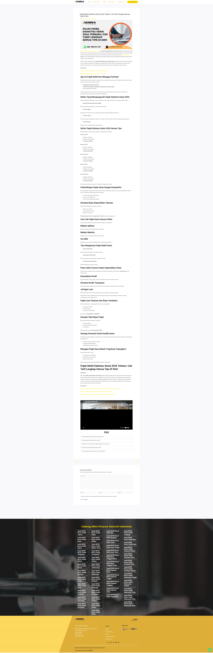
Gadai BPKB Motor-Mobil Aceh (130, 543)
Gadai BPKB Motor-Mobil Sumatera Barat (129, 562)
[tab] (106, 436)
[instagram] (114, 642)
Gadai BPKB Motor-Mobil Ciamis (96, 605)
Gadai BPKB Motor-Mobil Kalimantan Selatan (128, 583)
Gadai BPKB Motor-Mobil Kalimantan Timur (130, 590)
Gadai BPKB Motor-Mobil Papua (96, 533)
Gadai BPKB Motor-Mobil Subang (96, 559)
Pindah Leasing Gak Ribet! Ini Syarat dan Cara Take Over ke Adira (95, 391)
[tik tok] (118, 642)
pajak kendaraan (126, 54)
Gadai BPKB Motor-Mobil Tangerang (81, 552)
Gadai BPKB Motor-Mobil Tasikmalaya (96, 566)
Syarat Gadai (96, 1)
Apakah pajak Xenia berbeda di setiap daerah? (92, 436)
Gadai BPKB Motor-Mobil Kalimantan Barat (129, 604)
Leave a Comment (84, 18)
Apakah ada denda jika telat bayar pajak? (91, 447)
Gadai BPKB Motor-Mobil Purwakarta (96, 552)
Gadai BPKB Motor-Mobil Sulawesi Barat (113, 570)
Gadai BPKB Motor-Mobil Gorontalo (81, 605)
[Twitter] (109, 642)
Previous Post (76, 461)
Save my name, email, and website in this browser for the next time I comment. (99, 496)
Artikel (104, 1)
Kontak (89, 1)
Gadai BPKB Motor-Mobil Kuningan (96, 579)
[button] (209, 649)
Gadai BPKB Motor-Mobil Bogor (81, 539)
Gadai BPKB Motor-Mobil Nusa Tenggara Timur (113, 563)
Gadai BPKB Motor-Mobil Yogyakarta (113, 595)
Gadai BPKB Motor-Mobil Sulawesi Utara (113, 590)
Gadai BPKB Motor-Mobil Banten (81, 566)
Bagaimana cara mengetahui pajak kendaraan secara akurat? (96, 444)
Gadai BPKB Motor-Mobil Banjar (96, 612)
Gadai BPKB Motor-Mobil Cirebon (96, 599)
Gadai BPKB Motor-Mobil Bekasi (81, 559)
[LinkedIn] (112, 642)
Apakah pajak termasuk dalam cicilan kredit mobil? (93, 451)
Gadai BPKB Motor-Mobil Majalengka (96, 572)
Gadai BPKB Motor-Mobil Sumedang (81, 599)
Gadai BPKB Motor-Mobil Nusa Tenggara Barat (113, 557)
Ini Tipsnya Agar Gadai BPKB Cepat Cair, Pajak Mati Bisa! (93, 70)
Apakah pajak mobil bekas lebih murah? (91, 440)
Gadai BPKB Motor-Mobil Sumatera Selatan (130, 569)
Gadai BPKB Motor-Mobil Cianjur (81, 579)
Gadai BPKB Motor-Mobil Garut (81, 585)
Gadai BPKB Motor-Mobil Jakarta (81, 533)
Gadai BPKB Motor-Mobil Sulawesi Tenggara (113, 583)
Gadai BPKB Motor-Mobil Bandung (81, 572)
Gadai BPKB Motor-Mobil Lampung (128, 533)
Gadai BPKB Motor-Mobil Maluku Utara (96, 546)
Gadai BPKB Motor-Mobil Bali (113, 532)
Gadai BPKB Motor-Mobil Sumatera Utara (129, 555)
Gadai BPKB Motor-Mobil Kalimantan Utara (129, 597)
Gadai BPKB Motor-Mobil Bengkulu (113, 537)
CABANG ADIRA (111, 1)
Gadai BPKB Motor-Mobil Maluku (96, 539)
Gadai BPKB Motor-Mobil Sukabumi (81, 592)
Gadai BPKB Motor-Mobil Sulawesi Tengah (113, 577)
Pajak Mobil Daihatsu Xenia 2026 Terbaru (90, 51)
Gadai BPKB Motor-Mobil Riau (130, 538)
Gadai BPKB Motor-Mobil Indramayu (96, 592)
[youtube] (116, 642)
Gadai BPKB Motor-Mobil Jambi (113, 541)
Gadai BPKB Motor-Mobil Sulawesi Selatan (129, 549)
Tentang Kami (121, 1)
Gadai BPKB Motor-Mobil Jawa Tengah (113, 546)
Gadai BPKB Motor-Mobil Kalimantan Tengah (130, 575)
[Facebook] (107, 642)
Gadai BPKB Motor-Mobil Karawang (96, 585)
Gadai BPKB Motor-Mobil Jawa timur (113, 551)
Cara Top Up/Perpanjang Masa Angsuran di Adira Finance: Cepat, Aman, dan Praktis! (100, 388)
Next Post (137, 461)
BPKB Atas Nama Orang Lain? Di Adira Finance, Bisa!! (93, 73)
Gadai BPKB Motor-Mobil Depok (81, 546)
